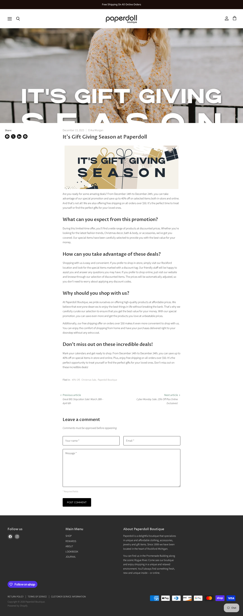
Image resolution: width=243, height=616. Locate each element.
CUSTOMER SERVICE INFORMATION (68, 596)
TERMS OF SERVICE (37, 596)
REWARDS (70, 541)
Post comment (77, 502)
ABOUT (69, 546)
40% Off (76, 380)
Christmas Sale (88, 380)
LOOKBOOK (71, 552)
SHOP (68, 536)
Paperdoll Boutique (107, 380)
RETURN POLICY (16, 596)
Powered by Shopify (18, 605)
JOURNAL (70, 557)
